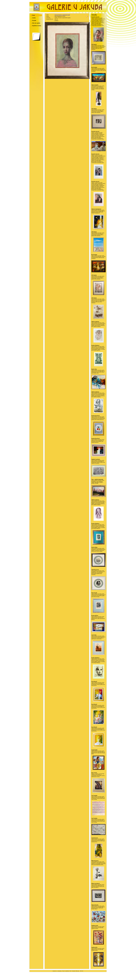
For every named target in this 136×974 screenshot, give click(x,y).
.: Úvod (33, 15)
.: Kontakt (33, 20)
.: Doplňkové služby (36, 25)
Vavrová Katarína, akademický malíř (62, 14)
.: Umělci (33, 17)
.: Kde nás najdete (35, 23)
